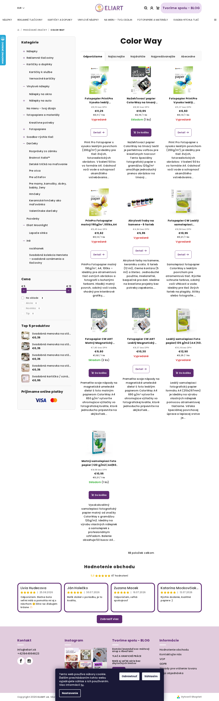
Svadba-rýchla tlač (40, 137)
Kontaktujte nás (171, 654)
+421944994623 (28, 653)
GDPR (163, 664)
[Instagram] (29, 661)
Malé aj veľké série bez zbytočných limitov (126, 662)
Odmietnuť (129, 676)
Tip (30, 313)
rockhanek (36, 248)
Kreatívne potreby (41, 123)
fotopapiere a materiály (43, 115)
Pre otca (35, 171)
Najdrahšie (137, 56)
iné (29, 241)
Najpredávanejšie (163, 56)
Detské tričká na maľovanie (48, 164)
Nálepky (32, 51)
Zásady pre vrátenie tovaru (178, 668)
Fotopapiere (37, 129)
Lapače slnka (38, 233)
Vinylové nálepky (38, 86)
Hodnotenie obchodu (109, 567)
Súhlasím (151, 676)
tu (82, 685)
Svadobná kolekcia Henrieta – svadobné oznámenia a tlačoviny (48, 259)
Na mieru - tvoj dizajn (41, 108)
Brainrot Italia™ (39, 158)
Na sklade (34, 298)
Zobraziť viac (109, 619)
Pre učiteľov (37, 177)
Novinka (33, 308)
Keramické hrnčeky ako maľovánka (45, 202)
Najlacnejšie (116, 56)
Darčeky (32, 143)
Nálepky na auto (40, 100)
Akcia (31, 303)
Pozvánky (33, 219)
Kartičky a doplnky (39, 64)
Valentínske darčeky (43, 211)
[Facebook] (21, 661)
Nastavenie (70, 693)
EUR (19, 8)
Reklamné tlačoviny (40, 58)
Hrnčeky (34, 194)
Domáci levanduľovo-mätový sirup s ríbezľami (131, 650)
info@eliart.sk (26, 650)
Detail (97, 132)
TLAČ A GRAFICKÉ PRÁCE (126, 656)
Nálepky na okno (40, 94)
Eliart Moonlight (37, 225)
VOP (162, 659)
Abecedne (188, 56)
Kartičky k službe (40, 72)
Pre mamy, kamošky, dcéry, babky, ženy (48, 185)
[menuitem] (7, 20)
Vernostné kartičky (42, 78)
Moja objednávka (171, 673)
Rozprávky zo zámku (43, 151)
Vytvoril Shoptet (191, 696)
